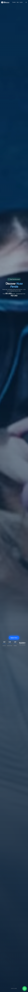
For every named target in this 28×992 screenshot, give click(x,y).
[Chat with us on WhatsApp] (24, 988)
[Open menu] (26, 2)
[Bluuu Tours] (5, 2)
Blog (21, 2)
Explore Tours (14, 637)
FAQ (18, 2)
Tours (14, 2)
